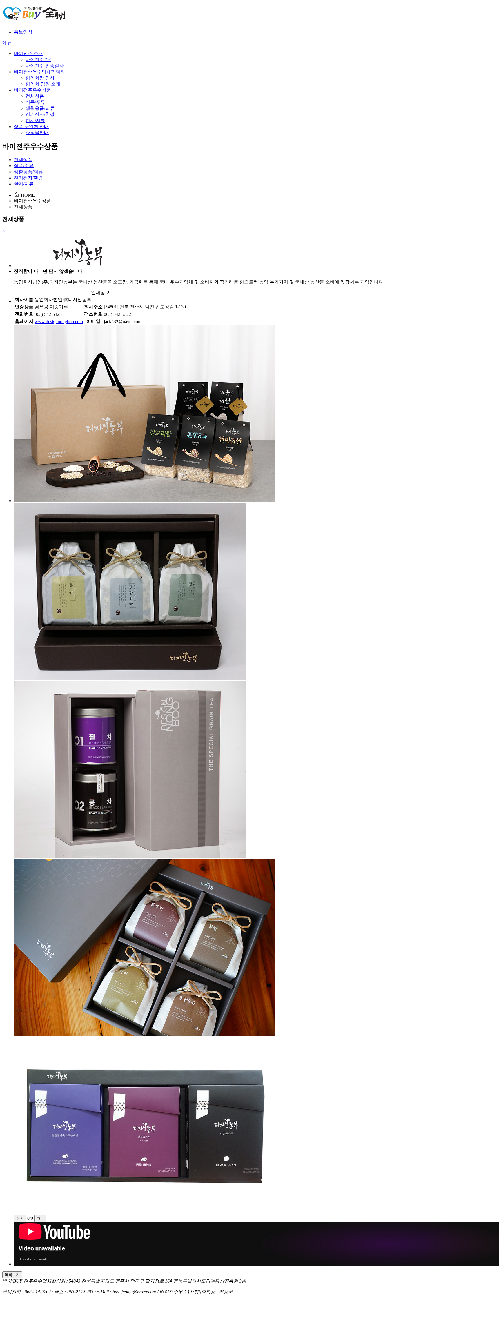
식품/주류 (35, 102)
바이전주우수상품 (32, 90)
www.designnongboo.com (59, 321)
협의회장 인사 (40, 77)
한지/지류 (35, 120)
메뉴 (7, 42)
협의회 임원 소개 (43, 83)
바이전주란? (38, 59)
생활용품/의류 (40, 108)
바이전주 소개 (28, 53)
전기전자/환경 (40, 114)
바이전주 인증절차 (45, 65)
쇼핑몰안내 (37, 132)
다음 (40, 1218)
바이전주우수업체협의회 (39, 71)
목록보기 (12, 1274)
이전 (20, 1218)
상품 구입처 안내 (31, 126)
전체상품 (35, 96)
